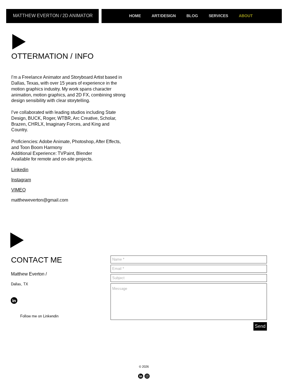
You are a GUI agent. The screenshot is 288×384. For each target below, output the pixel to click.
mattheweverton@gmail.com (39, 200)
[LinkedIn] (140, 376)
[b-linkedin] (14, 300)
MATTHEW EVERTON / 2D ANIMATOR (53, 15)
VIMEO (18, 190)
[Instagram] (147, 376)
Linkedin (19, 169)
